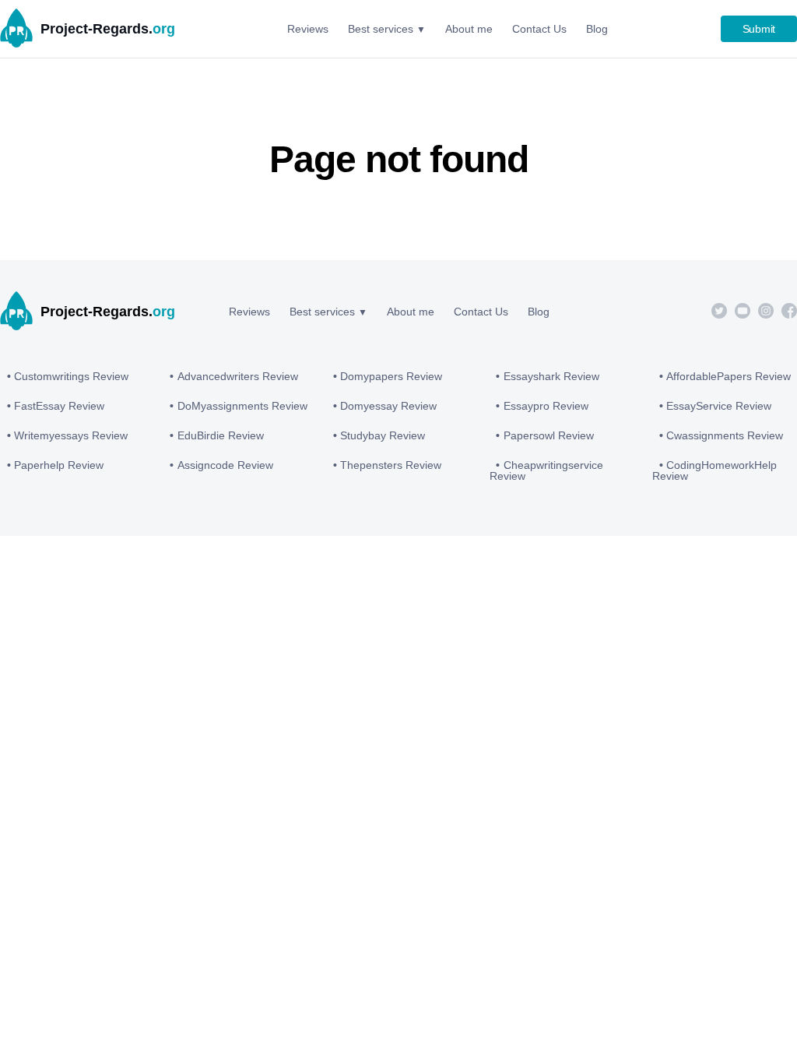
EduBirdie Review (220, 435)
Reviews (249, 311)
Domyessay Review (388, 406)
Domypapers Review (391, 376)
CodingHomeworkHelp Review (714, 470)
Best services (322, 311)
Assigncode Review (225, 465)
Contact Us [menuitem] (539, 29)
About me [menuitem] (469, 29)
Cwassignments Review (724, 435)
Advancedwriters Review (237, 376)
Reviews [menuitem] (307, 29)
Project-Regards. (107, 29)
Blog (538, 311)
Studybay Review (382, 435)
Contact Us (481, 311)
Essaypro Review (546, 406)
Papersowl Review (549, 435)
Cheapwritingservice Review (546, 470)
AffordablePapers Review (728, 376)
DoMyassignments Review (242, 406)
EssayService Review (718, 406)
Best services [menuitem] (380, 29)
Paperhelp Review (59, 465)
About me (410, 311)
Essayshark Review (551, 376)
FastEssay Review (59, 406)
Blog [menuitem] (597, 29)
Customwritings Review (71, 376)
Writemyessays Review (71, 435)
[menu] (447, 28)
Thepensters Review (390, 465)
